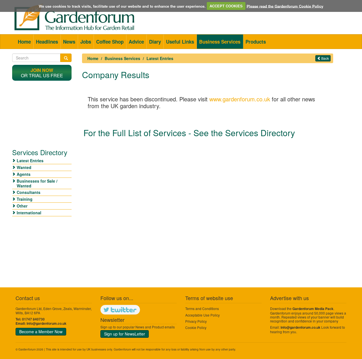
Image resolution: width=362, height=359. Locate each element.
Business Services (219, 41)
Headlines (47, 41)
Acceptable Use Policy (202, 315)
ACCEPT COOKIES (226, 5)
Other (22, 206)
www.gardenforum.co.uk (239, 99)
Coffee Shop (110, 41)
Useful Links (180, 41)
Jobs (85, 41)
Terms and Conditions (202, 308)
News (69, 41)
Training (25, 199)
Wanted (24, 167)
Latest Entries (159, 58)
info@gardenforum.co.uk (46, 323)
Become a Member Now (41, 331)
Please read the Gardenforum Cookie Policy (285, 5)
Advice (136, 41)
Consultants (28, 192)
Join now (42, 70)
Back (324, 58)
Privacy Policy (196, 321)
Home (24, 41)
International (29, 212)
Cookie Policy (195, 327)
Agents (24, 174)
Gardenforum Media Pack (312, 308)
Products (255, 41)
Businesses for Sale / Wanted (37, 183)
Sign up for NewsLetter (124, 334)
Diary (155, 41)
